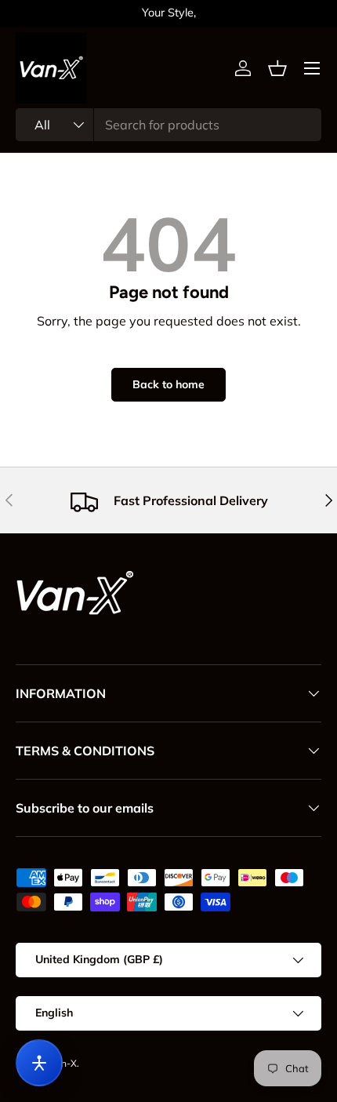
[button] (277, 68)
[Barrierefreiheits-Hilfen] (39, 1062)
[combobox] (168, 124)
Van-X (63, 1063)
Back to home (168, 384)
